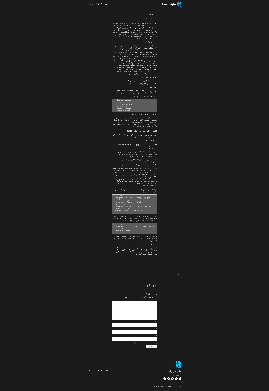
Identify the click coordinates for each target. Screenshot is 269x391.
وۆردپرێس (89, 387)
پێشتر (178, 274)
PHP (120, 23)
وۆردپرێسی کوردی (134, 183)
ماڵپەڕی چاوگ (174, 371)
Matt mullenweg (132, 91)
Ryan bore (120, 91)
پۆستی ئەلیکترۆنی (153, 329)
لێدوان (155, 300)
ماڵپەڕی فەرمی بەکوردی (150, 140)
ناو (156, 322)
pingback (134, 65)
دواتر (91, 274)
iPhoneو (120, 120)
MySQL (143, 25)
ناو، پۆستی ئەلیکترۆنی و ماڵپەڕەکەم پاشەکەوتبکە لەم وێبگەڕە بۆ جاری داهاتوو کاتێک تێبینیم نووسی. (138, 343)
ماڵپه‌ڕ (156, 336)
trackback (126, 65)
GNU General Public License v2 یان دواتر (162, 387)
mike (145, 93)
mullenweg (150, 93)
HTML (151, 48)
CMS (145, 36)
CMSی (150, 38)
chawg (149, 18)
